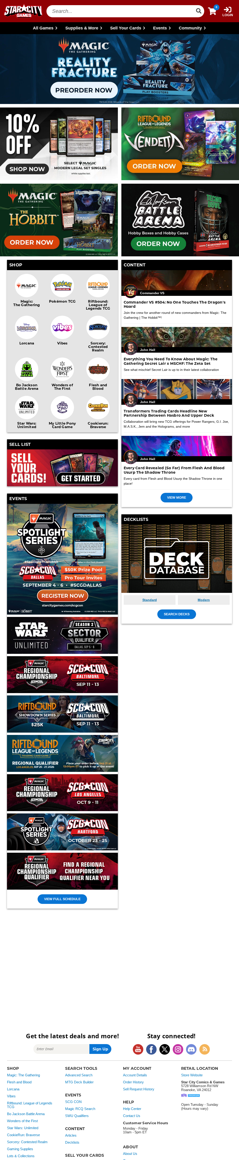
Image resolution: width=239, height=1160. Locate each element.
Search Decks (177, 614)
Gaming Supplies (20, 1149)
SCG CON (73, 1102)
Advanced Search (78, 1075)
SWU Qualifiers (77, 1116)
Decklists (72, 1142)
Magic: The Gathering (26, 303)
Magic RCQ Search (80, 1109)
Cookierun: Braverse (98, 425)
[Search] (198, 11)
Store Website (192, 1075)
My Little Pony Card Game (62, 425)
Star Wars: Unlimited (26, 425)
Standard (149, 600)
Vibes (62, 343)
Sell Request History (138, 1089)
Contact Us (131, 1116)
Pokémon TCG (62, 301)
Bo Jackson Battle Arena (26, 387)
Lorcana (26, 343)
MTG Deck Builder (79, 1082)
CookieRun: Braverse (23, 1135)
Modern (204, 600)
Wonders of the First (22, 1121)
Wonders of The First (62, 387)
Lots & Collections (21, 1156)
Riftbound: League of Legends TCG (98, 305)
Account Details (135, 1075)
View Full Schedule (62, 899)
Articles (71, 1135)
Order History (133, 1082)
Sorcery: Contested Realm (98, 346)
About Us (130, 1154)
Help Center (132, 1109)
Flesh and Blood (98, 387)
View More (176, 497)
